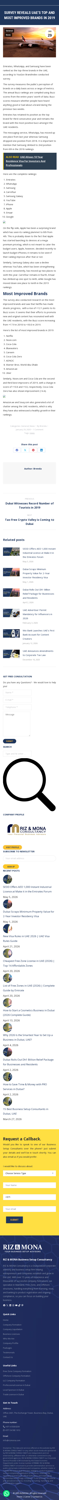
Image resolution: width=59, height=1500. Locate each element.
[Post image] (11, 551)
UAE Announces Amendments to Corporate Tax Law (38, 653)
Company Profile (10, 1343)
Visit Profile (12, 847)
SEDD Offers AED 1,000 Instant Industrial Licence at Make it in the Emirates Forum (39, 552)
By (42, 426)
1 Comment (38, 429)
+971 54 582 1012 (12, 1430)
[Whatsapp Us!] (6, 1493)
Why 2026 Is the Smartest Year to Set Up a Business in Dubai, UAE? (28, 1037)
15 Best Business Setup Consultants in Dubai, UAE (25, 1111)
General (9, 31)
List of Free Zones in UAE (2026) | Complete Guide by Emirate (29, 988)
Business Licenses (11, 1334)
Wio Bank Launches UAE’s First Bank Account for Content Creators (38, 634)
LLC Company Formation (14, 1380)
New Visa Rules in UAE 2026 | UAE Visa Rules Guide (26, 938)
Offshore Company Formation (16, 1375)
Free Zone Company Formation (17, 1371)
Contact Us (8, 1357)
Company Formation (12, 1324)
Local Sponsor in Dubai (13, 1389)
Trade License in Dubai (13, 1394)
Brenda (33, 468)
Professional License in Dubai (16, 1385)
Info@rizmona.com (11, 1440)
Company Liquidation (12, 1329)
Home (5, 1320)
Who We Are (8, 1338)
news (32, 433)
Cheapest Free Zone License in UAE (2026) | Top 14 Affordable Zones (28, 963)
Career (27, 1496)
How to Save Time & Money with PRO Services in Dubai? (25, 1087)
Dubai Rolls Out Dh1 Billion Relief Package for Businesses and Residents (38, 593)
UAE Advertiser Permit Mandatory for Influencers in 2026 (37, 614)
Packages (7, 1348)
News (8, 35)
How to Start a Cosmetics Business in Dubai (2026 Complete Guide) (29, 1013)
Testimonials (9, 1352)
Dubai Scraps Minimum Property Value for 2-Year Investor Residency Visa (36, 573)
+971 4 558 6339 (12, 1426)
